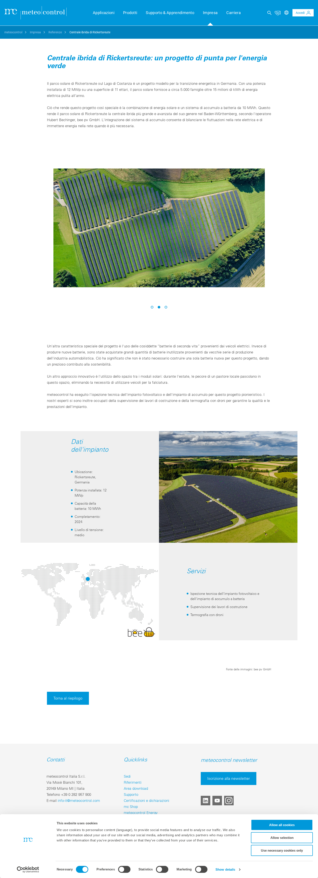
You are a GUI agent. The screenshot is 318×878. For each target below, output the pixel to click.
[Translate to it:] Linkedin (205, 800)
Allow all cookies (282, 825)
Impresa (210, 12)
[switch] (124, 869)
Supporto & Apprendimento (170, 12)
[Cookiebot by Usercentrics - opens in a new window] (28, 869)
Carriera (233, 12)
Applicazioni (103, 12)
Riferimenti (132, 782)
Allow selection (282, 837)
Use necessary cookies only (282, 850)
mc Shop (131, 806)
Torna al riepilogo (67, 698)
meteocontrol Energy (141, 812)
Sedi (127, 776)
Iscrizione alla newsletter (228, 778)
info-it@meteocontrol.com (79, 800)
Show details (225, 869)
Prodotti (130, 12)
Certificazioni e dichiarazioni (146, 800)
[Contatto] (277, 13)
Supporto (131, 794)
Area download (136, 788)
